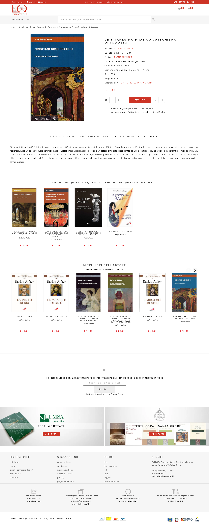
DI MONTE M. (124, 53)
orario (43, 2)
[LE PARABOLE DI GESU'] (56, 293)
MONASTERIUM (123, 57)
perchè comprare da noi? (21, 470)
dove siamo (15, 474)
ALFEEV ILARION (113, 269)
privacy (60, 477)
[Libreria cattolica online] (19, 10)
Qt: (105, 100)
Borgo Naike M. (120, 234)
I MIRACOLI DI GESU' (152, 317)
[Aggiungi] (125, 100)
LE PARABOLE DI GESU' (56, 317)
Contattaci (19, 2)
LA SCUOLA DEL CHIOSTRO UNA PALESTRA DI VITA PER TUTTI (24, 233)
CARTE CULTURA (117, 2)
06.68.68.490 (158, 473)
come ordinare (64, 462)
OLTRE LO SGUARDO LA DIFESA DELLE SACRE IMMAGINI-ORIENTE (88, 318)
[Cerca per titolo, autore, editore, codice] (174, 19)
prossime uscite (111, 481)
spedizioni (62, 466)
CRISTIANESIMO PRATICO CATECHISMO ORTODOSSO (184, 318)
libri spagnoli (110, 466)
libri (106, 462)
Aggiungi (141, 100)
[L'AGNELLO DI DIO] (24, 293)
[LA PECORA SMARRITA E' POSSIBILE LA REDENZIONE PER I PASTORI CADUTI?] (88, 208)
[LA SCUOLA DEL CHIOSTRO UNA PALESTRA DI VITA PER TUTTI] (24, 208)
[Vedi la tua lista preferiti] (180, 9)
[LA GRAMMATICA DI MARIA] (120, 208)
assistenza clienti (65, 470)
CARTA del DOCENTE (95, 2)
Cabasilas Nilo (56, 240)
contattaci (14, 477)
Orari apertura (128, 496)
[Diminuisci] (112, 100)
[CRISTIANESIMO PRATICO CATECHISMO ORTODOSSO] (184, 293)
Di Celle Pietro (24, 238)
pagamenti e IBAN (66, 481)
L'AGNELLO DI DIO (24, 317)
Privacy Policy (117, 394)
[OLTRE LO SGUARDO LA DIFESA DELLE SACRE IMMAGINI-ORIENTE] (88, 293)
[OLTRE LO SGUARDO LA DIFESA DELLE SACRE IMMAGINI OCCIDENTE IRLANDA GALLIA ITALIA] (120, 293)
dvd (106, 474)
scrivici (32, 2)
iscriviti (104, 389)
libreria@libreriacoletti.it (164, 476)
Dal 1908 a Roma (33, 496)
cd (105, 470)
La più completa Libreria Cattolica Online (81, 496)
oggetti (107, 477)
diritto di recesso (65, 474)
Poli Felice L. (88, 238)
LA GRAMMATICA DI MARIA (120, 231)
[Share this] (162, 100)
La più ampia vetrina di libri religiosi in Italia (175, 496)
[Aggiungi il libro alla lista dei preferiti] (155, 100)
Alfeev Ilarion (24, 320)
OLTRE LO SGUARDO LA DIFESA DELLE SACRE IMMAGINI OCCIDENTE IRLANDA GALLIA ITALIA (120, 319)
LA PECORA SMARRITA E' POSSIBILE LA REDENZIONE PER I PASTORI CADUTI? (88, 233)
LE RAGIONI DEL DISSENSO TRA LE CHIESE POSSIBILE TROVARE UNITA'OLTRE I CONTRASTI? (57, 233)
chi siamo (14, 462)
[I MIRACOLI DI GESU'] (152, 293)
